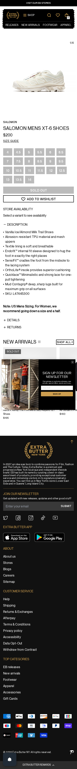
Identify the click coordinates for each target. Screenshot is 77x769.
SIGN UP (57, 394)
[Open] (9, 759)
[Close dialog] (72, 362)
